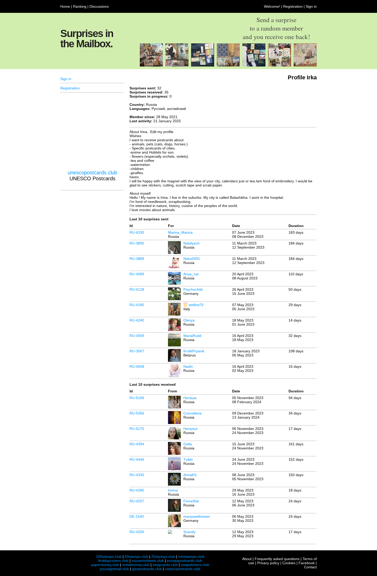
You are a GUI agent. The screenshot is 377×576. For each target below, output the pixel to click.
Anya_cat (191, 274)
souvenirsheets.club (148, 561)
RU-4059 (137, 336)
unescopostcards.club (92, 172)
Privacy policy (268, 563)
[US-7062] (228, 65)
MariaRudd (192, 336)
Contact (310, 567)
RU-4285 (137, 490)
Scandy (189, 532)
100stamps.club (109, 556)
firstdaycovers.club (113, 561)
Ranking (79, 6)
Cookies (288, 563)
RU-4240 (137, 320)
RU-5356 (137, 413)
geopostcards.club (147, 569)
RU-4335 (137, 475)
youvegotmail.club (114, 569)
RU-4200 (137, 532)
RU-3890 (137, 243)
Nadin (188, 366)
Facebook (307, 563)
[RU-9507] (305, 65)
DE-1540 (137, 516)
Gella (187, 444)
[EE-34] (151, 65)
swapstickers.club (195, 565)
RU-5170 (137, 429)
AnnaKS (189, 475)
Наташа (189, 398)
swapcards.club (165, 565)
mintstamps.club (191, 556)
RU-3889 (137, 259)
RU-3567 (137, 351)
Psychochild (193, 289)
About (247, 559)
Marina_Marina (180, 232)
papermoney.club (105, 565)
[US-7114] (202, 65)
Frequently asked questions (277, 559)
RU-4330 (137, 232)
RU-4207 (137, 501)
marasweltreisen (196, 516)
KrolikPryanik (193, 351)
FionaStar (191, 501)
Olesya (189, 320)
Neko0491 (191, 259)
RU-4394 (137, 444)
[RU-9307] (279, 65)
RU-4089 (137, 274)
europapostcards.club (184, 561)
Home (65, 6)
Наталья (190, 429)
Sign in (311, 6)
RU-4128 (137, 289)
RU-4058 (137, 366)
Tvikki (188, 459)
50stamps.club (136, 556)
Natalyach (191, 243)
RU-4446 (137, 459)
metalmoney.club (136, 565)
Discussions (99, 6)
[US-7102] (253, 65)
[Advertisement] (278, 105)
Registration (293, 6)
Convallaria (192, 413)
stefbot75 (196, 305)
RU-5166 (137, 398)
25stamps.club (163, 556)
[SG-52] (176, 65)
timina (173, 490)
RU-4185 (137, 305)
